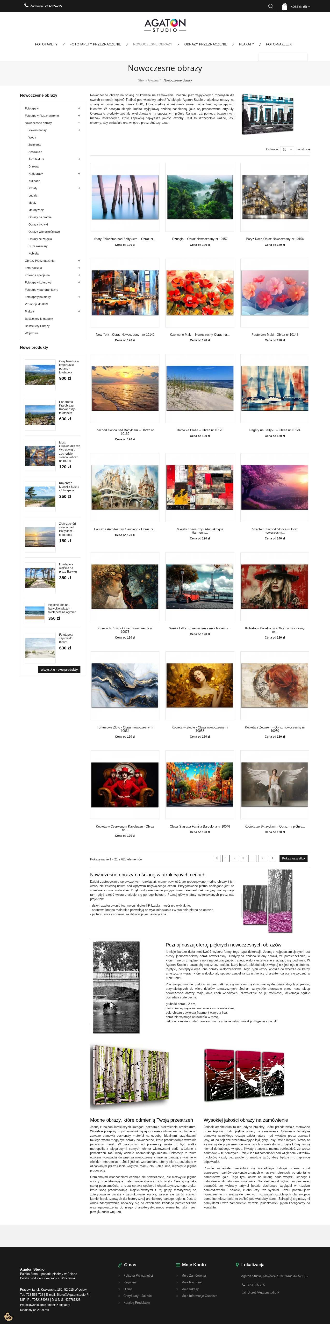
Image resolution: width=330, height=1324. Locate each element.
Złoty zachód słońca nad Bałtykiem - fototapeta (67, 529)
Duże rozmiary (38, 246)
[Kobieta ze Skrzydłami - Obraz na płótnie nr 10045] (275, 784)
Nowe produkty (34, 347)
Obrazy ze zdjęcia (40, 239)
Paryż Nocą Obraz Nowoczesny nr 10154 (275, 239)
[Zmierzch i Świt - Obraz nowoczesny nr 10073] (125, 586)
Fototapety (46, 44)
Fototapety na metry (38, 297)
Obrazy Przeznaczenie (205, 44)
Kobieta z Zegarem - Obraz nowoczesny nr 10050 (275, 729)
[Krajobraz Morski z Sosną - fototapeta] (40, 496)
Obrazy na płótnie (40, 217)
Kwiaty (33, 188)
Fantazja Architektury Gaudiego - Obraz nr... (125, 529)
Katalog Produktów (136, 1302)
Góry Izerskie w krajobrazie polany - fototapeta (69, 367)
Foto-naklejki (279, 44)
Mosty (32, 202)
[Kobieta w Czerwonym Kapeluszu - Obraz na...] (125, 784)
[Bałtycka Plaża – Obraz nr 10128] (200, 388)
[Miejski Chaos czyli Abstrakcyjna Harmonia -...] (200, 487)
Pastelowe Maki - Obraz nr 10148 (274, 334)
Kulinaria (34, 181)
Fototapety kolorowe (38, 282)
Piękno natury (38, 130)
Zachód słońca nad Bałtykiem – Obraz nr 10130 (125, 432)
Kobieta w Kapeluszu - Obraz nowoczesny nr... (274, 630)
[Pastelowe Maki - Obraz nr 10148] (275, 293)
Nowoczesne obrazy (152, 44)
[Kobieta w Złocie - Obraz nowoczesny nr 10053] (200, 685)
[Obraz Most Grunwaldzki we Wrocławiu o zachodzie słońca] (40, 456)
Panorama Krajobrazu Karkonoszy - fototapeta (67, 407)
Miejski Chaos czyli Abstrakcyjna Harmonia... (200, 531)
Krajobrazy (36, 173)
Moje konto (194, 1264)
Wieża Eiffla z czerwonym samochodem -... (199, 628)
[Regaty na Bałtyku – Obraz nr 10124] (275, 388)
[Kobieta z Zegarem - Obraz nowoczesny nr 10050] (275, 685)
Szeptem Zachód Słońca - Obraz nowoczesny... (275, 531)
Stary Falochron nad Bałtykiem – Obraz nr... (125, 239)
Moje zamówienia (193, 1275)
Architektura (36, 159)
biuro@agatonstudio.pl (73, 1294)
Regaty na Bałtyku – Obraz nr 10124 (274, 430)
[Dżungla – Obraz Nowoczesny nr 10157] (200, 197)
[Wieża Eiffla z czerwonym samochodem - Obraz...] (200, 586)
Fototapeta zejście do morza (66, 638)
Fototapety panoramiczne (41, 289)
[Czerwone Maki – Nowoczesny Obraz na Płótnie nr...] (200, 293)
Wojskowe (31, 333)
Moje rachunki (191, 1282)
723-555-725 (53, 6)
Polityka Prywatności (138, 1275)
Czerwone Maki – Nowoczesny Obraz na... (200, 334)
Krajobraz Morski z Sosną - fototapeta (69, 486)
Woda (32, 137)
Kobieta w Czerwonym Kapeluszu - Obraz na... (125, 828)
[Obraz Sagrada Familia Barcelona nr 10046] (200, 784)
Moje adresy (190, 1289)
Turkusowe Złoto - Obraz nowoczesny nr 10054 (125, 729)
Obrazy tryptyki (38, 224)
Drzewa (34, 166)
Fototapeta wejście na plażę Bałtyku (68, 568)
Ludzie (33, 195)
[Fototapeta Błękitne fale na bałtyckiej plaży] (35, 613)
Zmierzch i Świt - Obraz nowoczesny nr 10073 (125, 630)
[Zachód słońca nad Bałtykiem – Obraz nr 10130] (125, 388)
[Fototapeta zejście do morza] (40, 648)
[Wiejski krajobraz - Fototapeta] (40, 415)
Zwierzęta (35, 144)
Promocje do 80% (36, 304)
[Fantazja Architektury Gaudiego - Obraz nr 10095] (125, 487)
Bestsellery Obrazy (37, 326)
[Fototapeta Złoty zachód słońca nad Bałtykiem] (40, 537)
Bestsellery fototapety (39, 318)
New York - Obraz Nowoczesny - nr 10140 (125, 334)
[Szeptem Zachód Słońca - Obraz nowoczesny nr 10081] (275, 487)
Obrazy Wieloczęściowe (44, 231)
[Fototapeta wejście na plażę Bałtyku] (40, 577)
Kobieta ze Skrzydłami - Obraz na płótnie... (275, 826)
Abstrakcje (35, 152)
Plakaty (246, 44)
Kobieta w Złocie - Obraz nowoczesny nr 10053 (200, 729)
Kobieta (34, 253)
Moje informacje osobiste (199, 1296)
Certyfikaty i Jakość (137, 1296)
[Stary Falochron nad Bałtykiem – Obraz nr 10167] (125, 197)
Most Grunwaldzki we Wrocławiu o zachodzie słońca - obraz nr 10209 (69, 452)
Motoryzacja (36, 210)
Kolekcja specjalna (37, 275)
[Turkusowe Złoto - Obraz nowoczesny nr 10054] (125, 685)
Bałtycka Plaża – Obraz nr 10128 (200, 430)
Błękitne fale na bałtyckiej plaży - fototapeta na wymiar (62, 608)
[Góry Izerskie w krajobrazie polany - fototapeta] (40, 374)
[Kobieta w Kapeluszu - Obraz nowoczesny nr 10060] (275, 586)
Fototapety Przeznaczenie (95, 44)
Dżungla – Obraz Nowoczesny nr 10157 (200, 239)
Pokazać (272, 149)
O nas (127, 1289)
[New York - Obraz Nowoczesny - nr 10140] (125, 293)
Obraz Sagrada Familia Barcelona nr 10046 (200, 826)
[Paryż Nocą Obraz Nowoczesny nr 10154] (275, 197)
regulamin (130, 1282)
